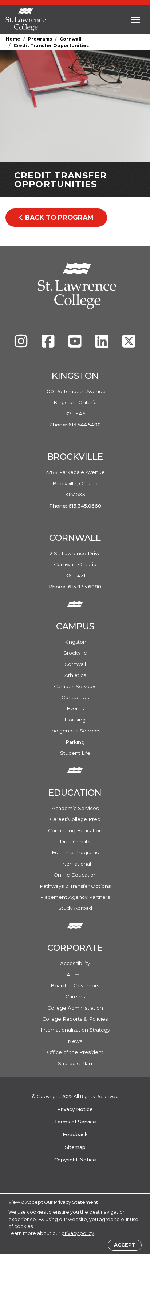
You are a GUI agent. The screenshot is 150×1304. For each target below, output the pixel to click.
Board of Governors (75, 985)
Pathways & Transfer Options (75, 886)
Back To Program (58, 217)
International (75, 864)
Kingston (75, 642)
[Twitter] (129, 345)
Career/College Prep (75, 819)
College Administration (75, 1008)
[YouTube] (75, 345)
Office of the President (75, 1052)
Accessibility (75, 963)
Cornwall (71, 39)
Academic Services (75, 808)
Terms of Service (75, 1121)
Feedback (75, 1134)
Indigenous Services (75, 731)
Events (75, 708)
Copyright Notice (75, 1159)
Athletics (75, 675)
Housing (75, 720)
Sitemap (75, 1147)
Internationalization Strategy (75, 1030)
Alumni (75, 974)
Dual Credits (75, 841)
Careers (75, 996)
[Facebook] (48, 345)
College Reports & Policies (75, 1019)
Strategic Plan (75, 1063)
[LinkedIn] (102, 345)
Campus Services (75, 686)
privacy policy (78, 1233)
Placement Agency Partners (75, 897)
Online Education (75, 875)
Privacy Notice (75, 1109)
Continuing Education (75, 830)
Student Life (75, 753)
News (75, 1041)
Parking (75, 742)
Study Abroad (75, 908)
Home (13, 39)
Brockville (75, 653)
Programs (40, 39)
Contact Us (75, 697)
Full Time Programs (75, 852)
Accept (124, 1245)
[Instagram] (21, 345)
